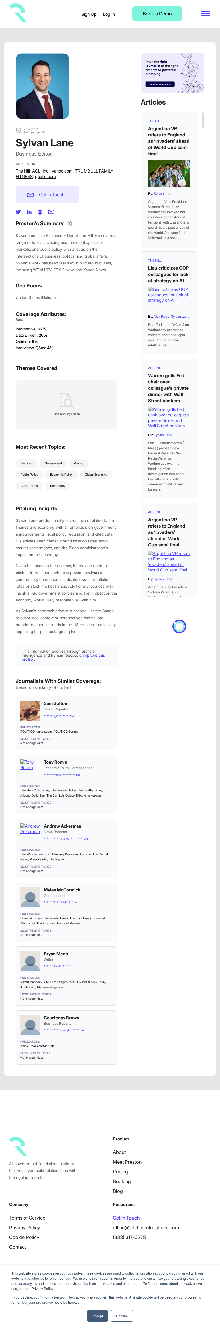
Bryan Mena (56, 953)
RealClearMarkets (42, 1046)
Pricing (120, 1172)
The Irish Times (80, 918)
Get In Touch (126, 1218)
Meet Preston (127, 1162)
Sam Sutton (55, 703)
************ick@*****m (60, 902)
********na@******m (58, 966)
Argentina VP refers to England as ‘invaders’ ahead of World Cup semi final (169, 141)
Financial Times (31, 918)
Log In (109, 14)
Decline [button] (122, 1315)
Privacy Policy (24, 1227)
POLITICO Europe (66, 732)
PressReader (38, 859)
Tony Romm (55, 762)
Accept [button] (97, 1315)
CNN (102, 982)
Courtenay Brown (61, 1017)
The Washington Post (35, 854)
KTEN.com (27, 987)
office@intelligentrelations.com (146, 1227)
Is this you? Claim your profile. (34, 130)
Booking (122, 1181)
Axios (24, 1046)
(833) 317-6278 (129, 1237)
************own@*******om (64, 1030)
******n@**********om (59, 716)
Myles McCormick (62, 890)
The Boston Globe (63, 790)
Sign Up (89, 14)
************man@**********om (66, 838)
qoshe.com (45, 176)
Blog (118, 1191)
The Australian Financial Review (58, 923)
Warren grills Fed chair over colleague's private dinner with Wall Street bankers (168, 388)
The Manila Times (55, 918)
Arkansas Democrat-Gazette (71, 854)
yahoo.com (62, 171)
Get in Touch (52, 194)
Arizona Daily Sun (32, 795)
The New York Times (34, 790)
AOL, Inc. (41, 171)
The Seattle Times (89, 790)
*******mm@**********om (62, 774)
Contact (17, 1247)
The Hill (23, 171)
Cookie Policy (24, 1237)
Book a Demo (157, 14)
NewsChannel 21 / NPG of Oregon (44, 982)
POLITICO (27, 732)
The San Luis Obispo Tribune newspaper (74, 795)
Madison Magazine (50, 987)
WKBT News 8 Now (83, 982)
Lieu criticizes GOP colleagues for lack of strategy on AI (168, 274)
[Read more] (169, 173)
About (119, 1152)
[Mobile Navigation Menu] (205, 13)
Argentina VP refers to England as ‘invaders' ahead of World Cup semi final (166, 532)
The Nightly (57, 859)
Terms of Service (27, 1218)
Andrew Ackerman (62, 826)
